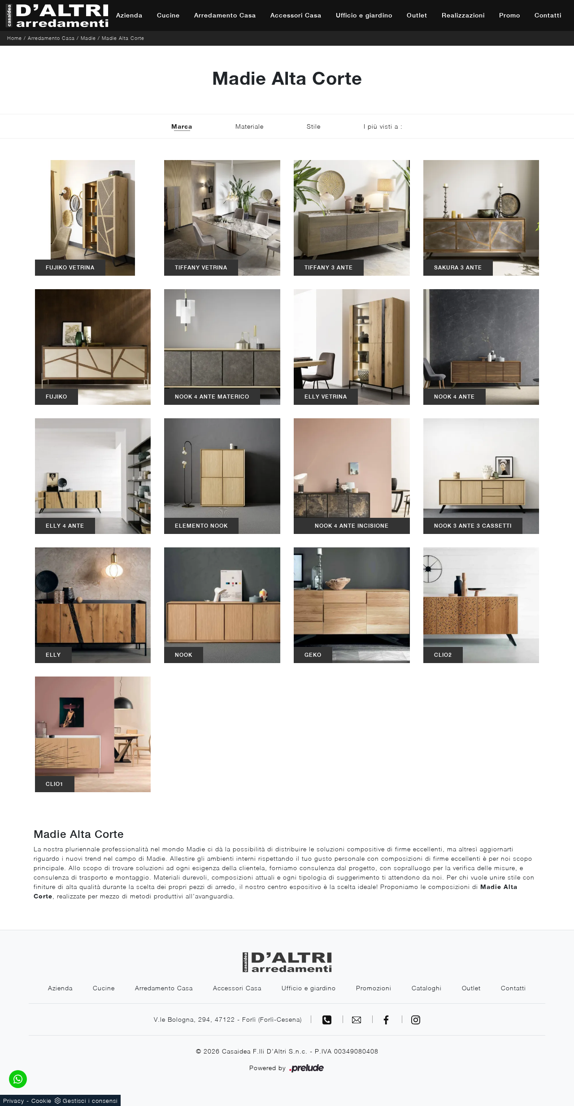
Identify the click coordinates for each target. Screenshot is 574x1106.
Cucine (168, 15)
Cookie (41, 1100)
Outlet (417, 15)
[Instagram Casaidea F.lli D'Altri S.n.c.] (415, 1019)
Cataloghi (427, 988)
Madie (88, 38)
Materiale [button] (249, 126)
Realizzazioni (463, 15)
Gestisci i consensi (90, 1100)
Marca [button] (181, 126)
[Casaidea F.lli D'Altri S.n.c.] (57, 15)
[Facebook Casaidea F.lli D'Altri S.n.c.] (387, 1019)
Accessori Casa (296, 15)
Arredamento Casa (225, 15)
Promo (509, 15)
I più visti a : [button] (383, 126)
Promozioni (373, 988)
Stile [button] (314, 126)
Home (14, 38)
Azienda (129, 15)
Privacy (13, 1100)
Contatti (548, 15)
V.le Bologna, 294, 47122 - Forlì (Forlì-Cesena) (228, 1019)
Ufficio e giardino (364, 15)
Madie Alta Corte (123, 38)
